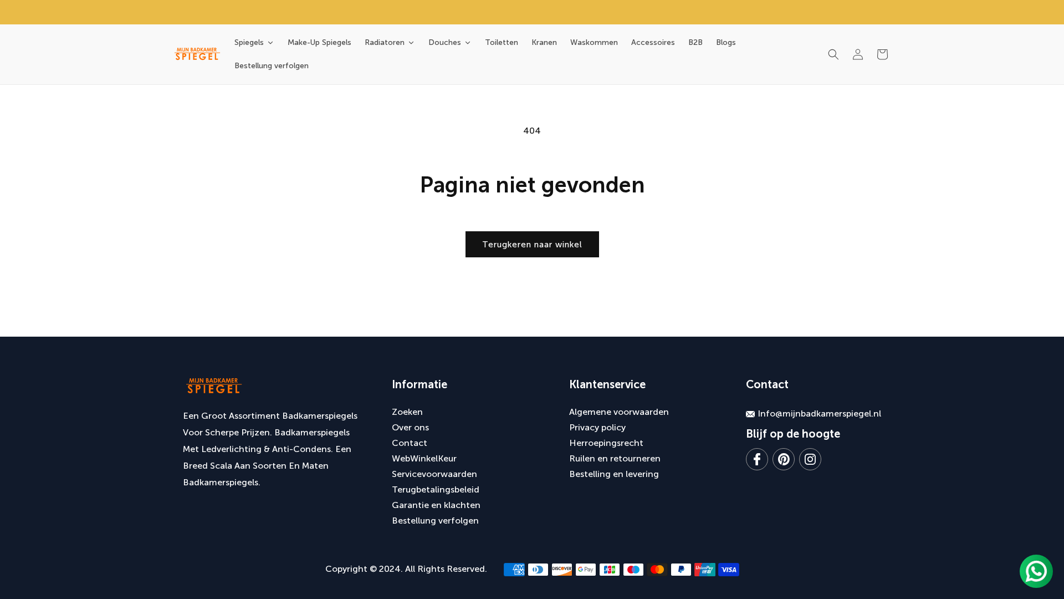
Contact (409, 443)
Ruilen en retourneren (615, 458)
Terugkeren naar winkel (532, 245)
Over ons (410, 427)
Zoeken (407, 412)
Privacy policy (597, 427)
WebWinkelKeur (424, 458)
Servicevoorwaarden (434, 474)
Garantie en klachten (436, 505)
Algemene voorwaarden (619, 412)
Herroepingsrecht (606, 443)
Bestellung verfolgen (435, 520)
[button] (833, 54)
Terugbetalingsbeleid (435, 489)
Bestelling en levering (614, 474)
